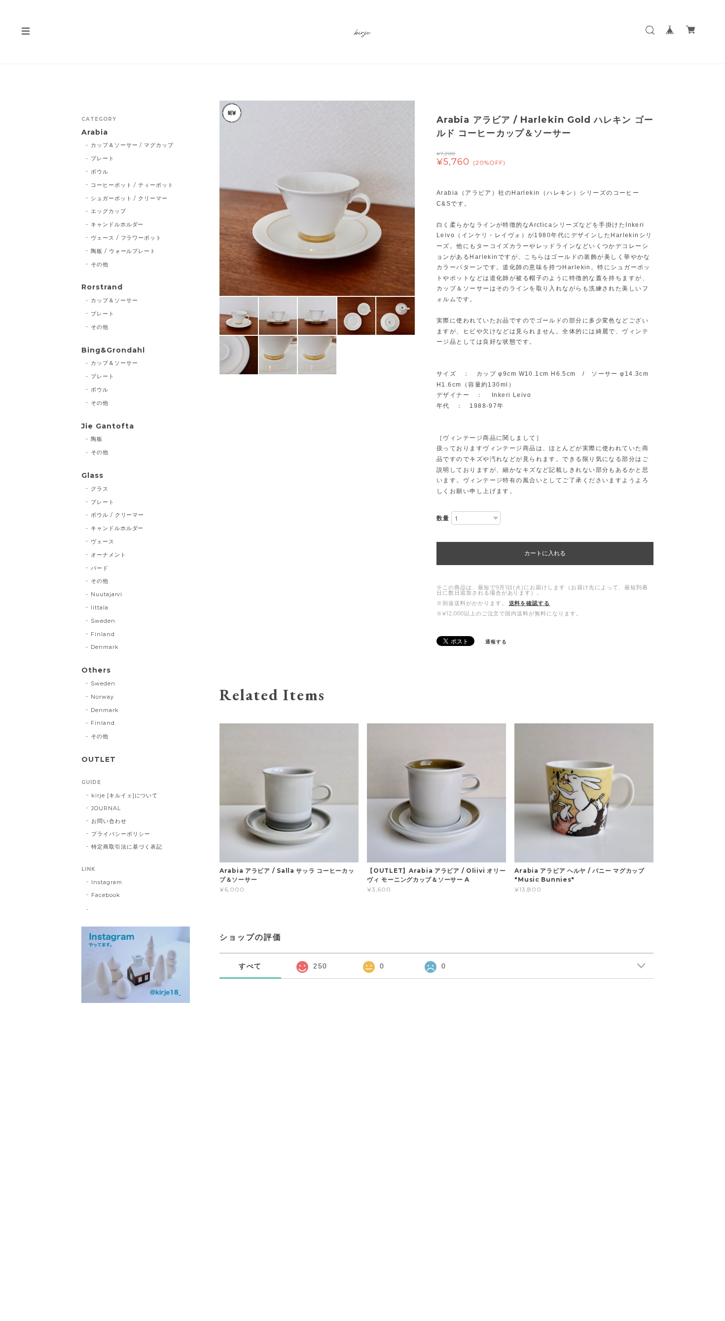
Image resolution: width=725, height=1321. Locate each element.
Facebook (105, 895)
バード (100, 568)
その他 (100, 264)
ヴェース (102, 541)
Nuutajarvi (107, 594)
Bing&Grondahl (113, 350)
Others (96, 670)
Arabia (94, 132)
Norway (102, 696)
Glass (92, 475)
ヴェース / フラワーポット (126, 237)
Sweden (103, 620)
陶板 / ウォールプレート (123, 251)
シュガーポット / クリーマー (129, 198)
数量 (442, 518)
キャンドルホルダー (117, 224)
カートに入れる (545, 553)
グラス (100, 488)
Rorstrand (102, 287)
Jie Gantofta (107, 426)
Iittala (100, 607)
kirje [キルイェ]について (124, 795)
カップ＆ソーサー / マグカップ (132, 145)
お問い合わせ (109, 821)
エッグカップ (108, 211)
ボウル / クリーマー (118, 514)
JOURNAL (106, 808)
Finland (103, 634)
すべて (250, 966)
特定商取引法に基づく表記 (126, 846)
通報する (496, 642)
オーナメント (108, 554)
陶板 (97, 438)
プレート (102, 158)
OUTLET (98, 759)
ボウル (100, 171)
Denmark (105, 646)
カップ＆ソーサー (114, 300)
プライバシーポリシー (120, 833)
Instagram (106, 882)
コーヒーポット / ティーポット (132, 184)
